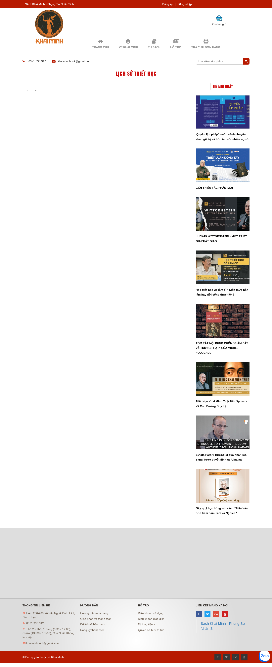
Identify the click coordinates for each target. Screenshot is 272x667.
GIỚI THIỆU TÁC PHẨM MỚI (214, 187)
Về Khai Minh (128, 47)
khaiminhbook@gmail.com (74, 61)
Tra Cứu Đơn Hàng (205, 47)
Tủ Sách (154, 47)
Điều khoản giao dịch (151, 618)
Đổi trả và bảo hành (92, 624)
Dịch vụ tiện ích (147, 624)
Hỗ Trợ (175, 47)
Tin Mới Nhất (223, 86)
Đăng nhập (185, 4)
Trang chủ (100, 47)
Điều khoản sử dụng (150, 613)
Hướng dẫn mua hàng (94, 613)
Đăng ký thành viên (92, 630)
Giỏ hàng (219, 24)
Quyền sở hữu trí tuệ (151, 630)
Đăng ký (167, 4)
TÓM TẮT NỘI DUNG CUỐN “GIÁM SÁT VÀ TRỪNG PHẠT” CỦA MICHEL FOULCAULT (222, 348)
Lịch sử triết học (136, 73)
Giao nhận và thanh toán (96, 618)
